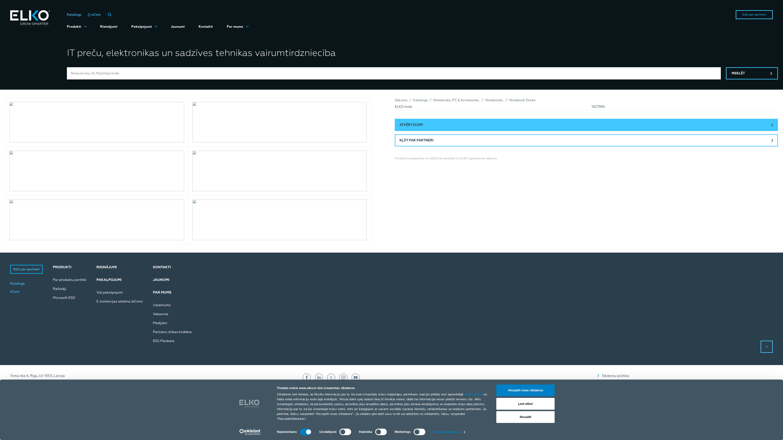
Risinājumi (108, 27)
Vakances (160, 314)
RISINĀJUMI (106, 267)
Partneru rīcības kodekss (172, 332)
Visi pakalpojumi (109, 292)
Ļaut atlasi (525, 403)
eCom (96, 15)
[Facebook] (307, 377)
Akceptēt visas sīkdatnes (525, 390)
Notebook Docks (522, 100)
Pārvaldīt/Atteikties (446, 432)
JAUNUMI (161, 280)
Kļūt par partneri (754, 14)
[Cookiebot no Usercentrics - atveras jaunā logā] (250, 432)
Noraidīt (525, 417)
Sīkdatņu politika (615, 376)
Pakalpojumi (141, 27)
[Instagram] (343, 377)
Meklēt (738, 73)
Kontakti (206, 27)
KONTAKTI (162, 267)
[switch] (345, 432)
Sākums (401, 100)
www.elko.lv (473, 394)
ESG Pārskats (163, 341)
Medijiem (160, 323)
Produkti (74, 27)
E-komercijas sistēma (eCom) (119, 301)
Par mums (235, 27)
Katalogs (74, 15)
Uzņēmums (162, 305)
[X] (331, 377)
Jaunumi (178, 27)
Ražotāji (59, 289)
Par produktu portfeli (69, 280)
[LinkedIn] (319, 377)
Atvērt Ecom (411, 125)
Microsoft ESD (64, 298)
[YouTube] (356, 377)
